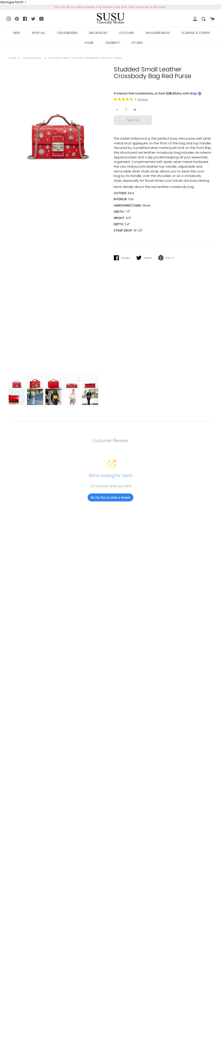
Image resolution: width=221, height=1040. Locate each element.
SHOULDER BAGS (158, 33)
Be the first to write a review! (110, 497)
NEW (16, 33)
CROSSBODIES (67, 33)
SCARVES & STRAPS (196, 33)
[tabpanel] (58, 220)
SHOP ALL (38, 33)
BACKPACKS (98, 33)
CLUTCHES (126, 33)
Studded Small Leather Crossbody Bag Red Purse (85, 58)
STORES (137, 43)
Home (12, 58)
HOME (89, 43)
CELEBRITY (112, 43)
